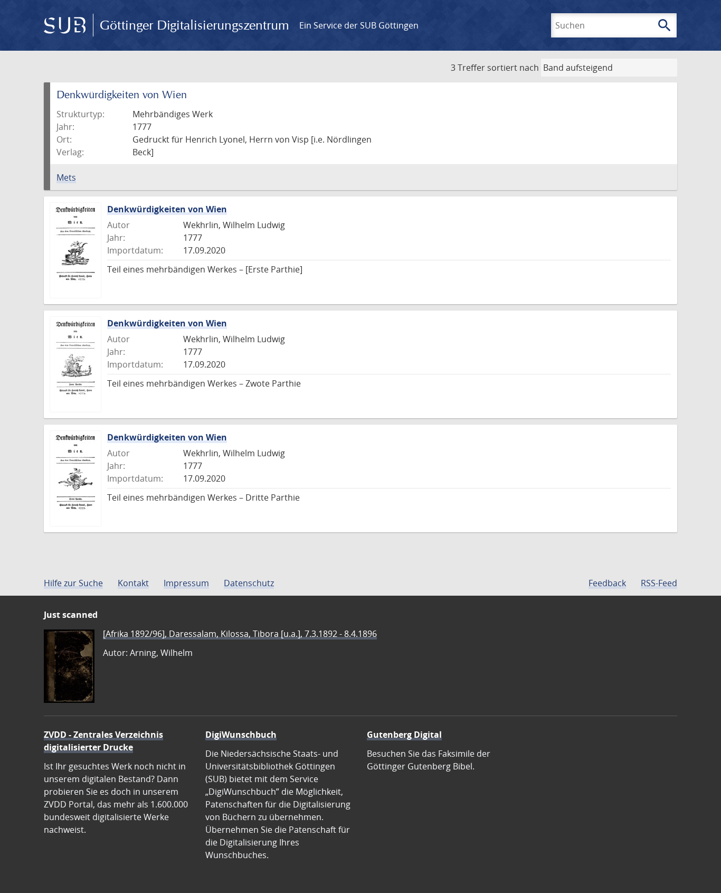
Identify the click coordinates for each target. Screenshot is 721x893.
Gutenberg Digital (404, 734)
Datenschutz (249, 583)
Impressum (186, 583)
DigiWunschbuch (241, 734)
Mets (66, 177)
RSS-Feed (659, 583)
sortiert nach (513, 67)
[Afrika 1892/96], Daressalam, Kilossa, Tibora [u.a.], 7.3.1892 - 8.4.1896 (240, 634)
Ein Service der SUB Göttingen (359, 25)
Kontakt (133, 583)
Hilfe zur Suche (73, 583)
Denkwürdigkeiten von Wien (167, 209)
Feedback (607, 583)
